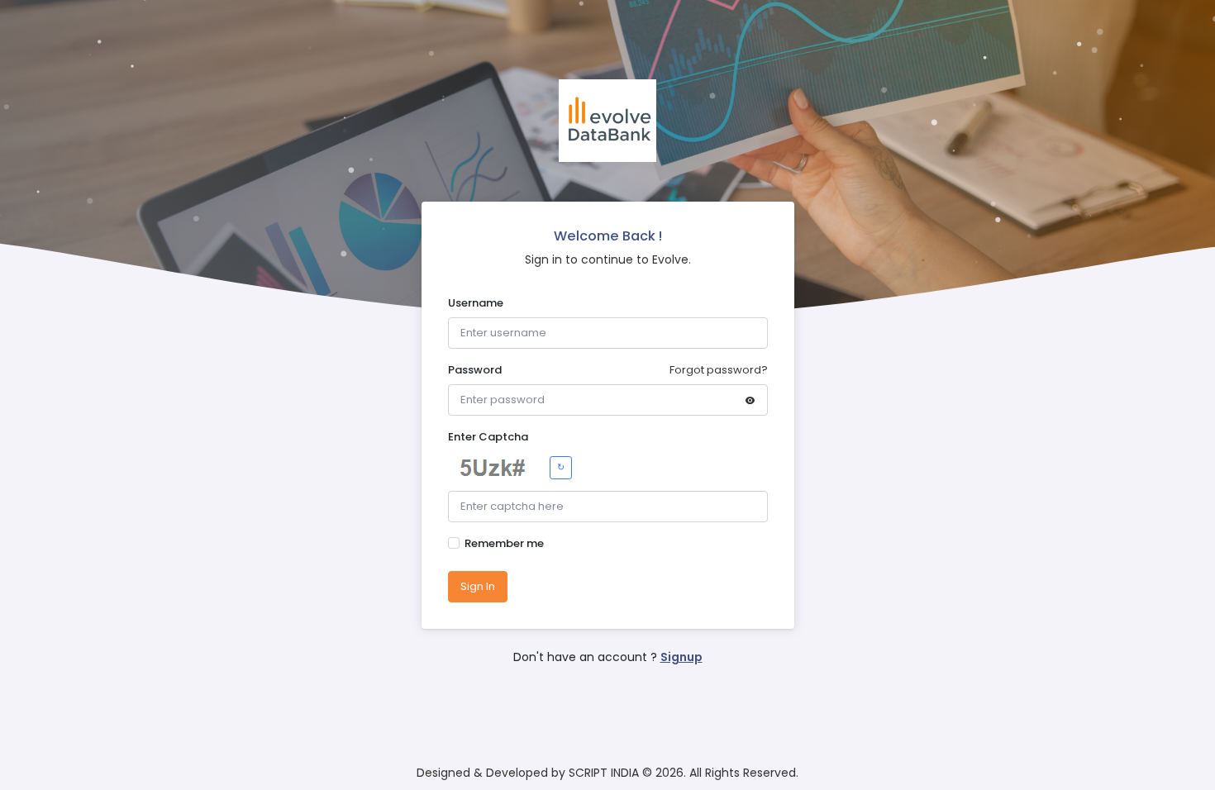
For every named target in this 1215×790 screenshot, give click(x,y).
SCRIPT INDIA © (610, 772)
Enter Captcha (488, 437)
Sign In (477, 586)
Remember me (504, 543)
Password (475, 370)
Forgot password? (718, 370)
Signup (681, 657)
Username (475, 303)
